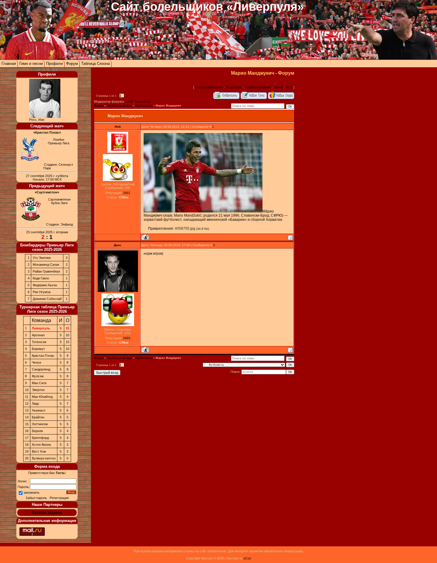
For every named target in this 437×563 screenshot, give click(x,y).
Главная (8, 63)
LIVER (129, 101)
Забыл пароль (36, 498)
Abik (117, 126)
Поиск (278, 87)
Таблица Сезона (95, 63)
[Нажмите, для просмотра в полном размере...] (203, 211)
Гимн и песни (31, 63)
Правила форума (258, 87)
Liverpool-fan (143, 101)
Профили (54, 63)
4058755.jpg (185, 228)
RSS (289, 87)
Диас (117, 245)
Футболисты (144, 105)
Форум (72, 63)
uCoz (247, 558)
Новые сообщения (209, 87)
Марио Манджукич (168, 105)
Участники (234, 87)
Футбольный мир (119, 105)
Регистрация (59, 498)
